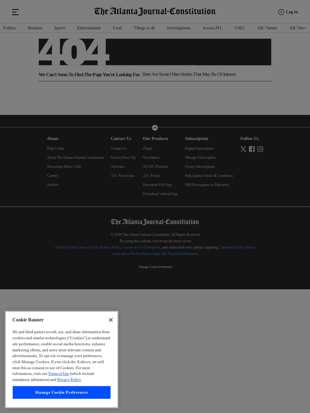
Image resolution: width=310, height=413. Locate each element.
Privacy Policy (25, 379)
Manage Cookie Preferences (61, 392)
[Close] (110, 308)
